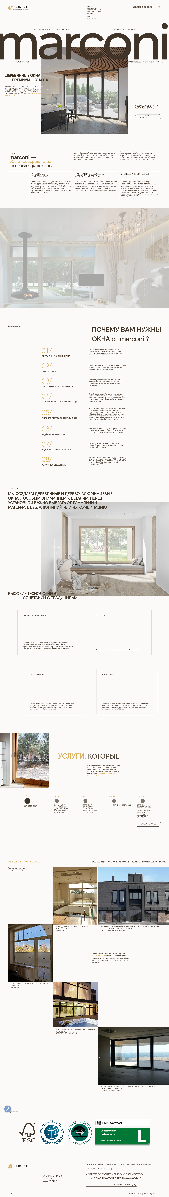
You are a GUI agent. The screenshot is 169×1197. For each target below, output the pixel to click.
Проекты (91, 16)
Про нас (90, 6)
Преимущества (94, 9)
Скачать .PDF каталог (98, 1169)
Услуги (90, 14)
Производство (94, 11)
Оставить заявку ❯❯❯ (125, 1184)
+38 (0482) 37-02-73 (143, 7)
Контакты (91, 19)
